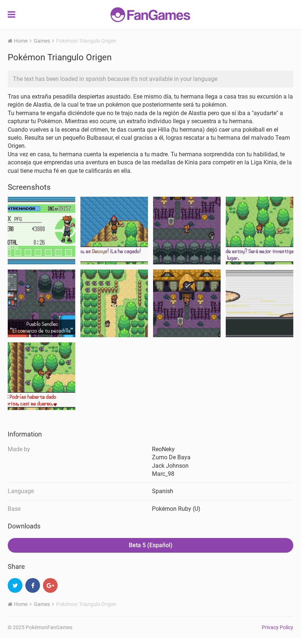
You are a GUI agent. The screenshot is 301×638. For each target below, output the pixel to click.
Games (42, 41)
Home (21, 41)
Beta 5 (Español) (151, 545)
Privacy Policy (277, 627)
